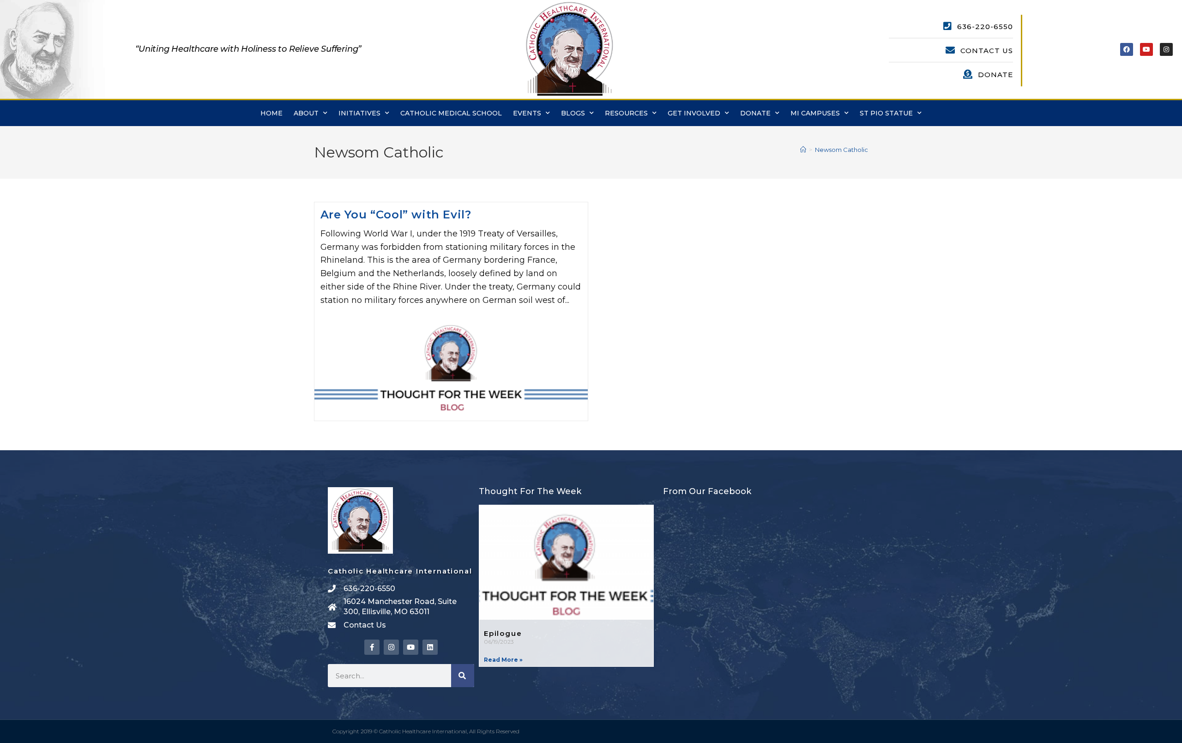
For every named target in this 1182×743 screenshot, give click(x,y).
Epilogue (503, 633)
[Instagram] (1166, 49)
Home (271, 113)
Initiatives (359, 113)
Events (527, 113)
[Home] (803, 149)
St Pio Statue (886, 113)
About (306, 113)
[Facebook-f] (372, 647)
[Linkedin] (430, 647)
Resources (626, 113)
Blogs (573, 113)
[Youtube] (1146, 49)
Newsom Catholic (841, 149)
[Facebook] (1126, 49)
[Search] (462, 675)
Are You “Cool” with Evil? (395, 214)
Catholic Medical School (451, 113)
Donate (755, 113)
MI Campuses (815, 113)
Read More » (503, 659)
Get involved (694, 113)
